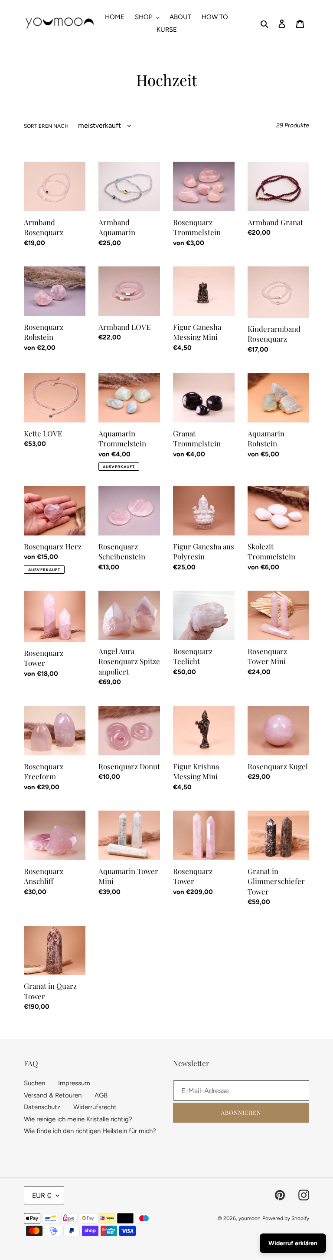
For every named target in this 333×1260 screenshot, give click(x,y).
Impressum (74, 1083)
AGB (101, 1095)
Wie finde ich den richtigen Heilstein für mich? (90, 1131)
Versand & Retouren (53, 1095)
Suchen (34, 1083)
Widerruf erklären (292, 1243)
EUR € (42, 1195)
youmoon (249, 1218)
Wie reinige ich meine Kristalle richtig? (78, 1119)
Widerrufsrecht (95, 1107)
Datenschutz (42, 1107)
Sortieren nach (46, 126)
